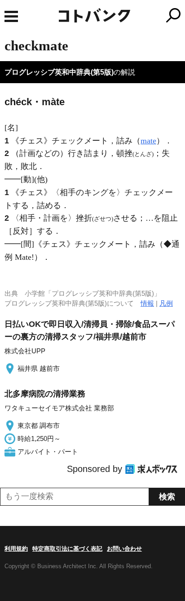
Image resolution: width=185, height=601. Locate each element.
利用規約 (16, 548)
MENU (11, 16)
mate (148, 140)
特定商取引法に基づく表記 (67, 548)
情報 (147, 303)
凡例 (166, 303)
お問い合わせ (124, 548)
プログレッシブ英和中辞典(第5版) (59, 72)
